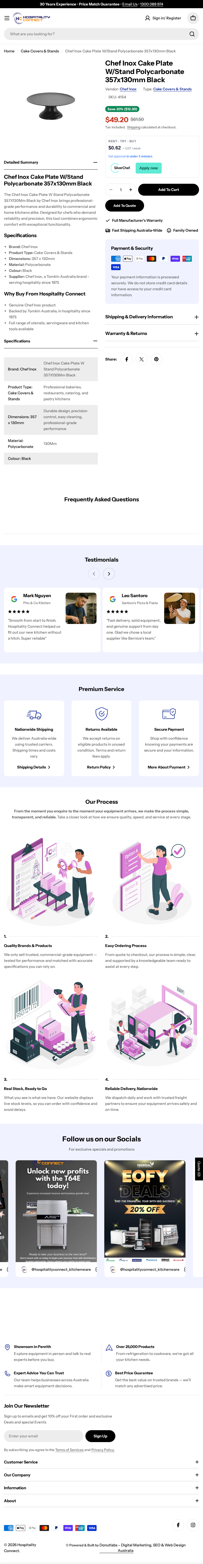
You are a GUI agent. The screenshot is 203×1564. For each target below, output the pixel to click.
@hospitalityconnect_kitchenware (43, 1269)
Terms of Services (69, 1450)
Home (9, 51)
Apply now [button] (148, 168)
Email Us (129, 4)
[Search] (192, 34)
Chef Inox (128, 89)
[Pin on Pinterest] (156, 359)
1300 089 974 (151, 4)
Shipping (133, 127)
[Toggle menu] (7, 18)
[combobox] (101, 34)
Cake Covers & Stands (40, 51)
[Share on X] (142, 359)
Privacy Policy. (103, 1450)
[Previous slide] (94, 574)
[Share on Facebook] (127, 359)
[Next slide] (109, 574)
